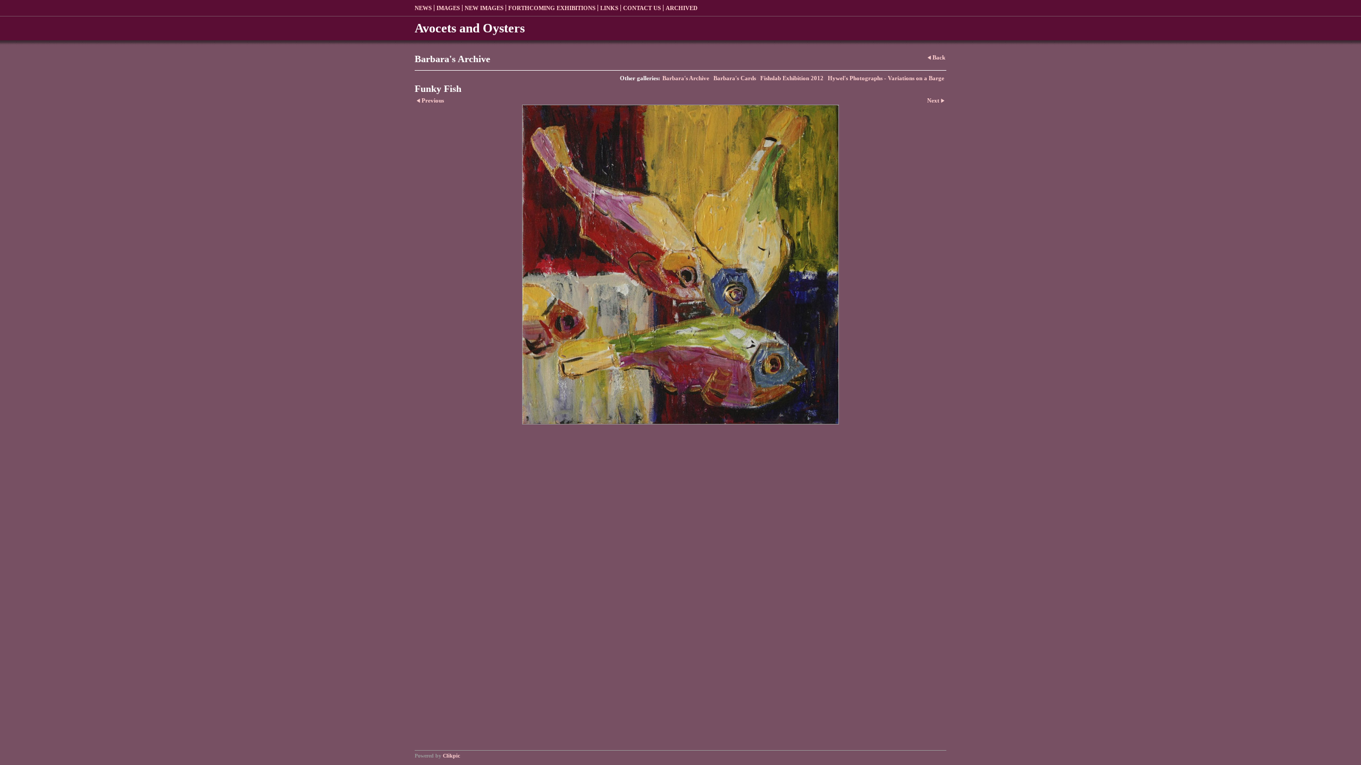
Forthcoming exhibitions (551, 8)
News (423, 8)
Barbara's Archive (685, 78)
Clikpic (451, 756)
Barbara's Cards (734, 78)
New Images (484, 8)
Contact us (642, 8)
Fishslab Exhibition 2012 (792, 78)
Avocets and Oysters (470, 28)
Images (448, 8)
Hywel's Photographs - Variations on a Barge (886, 78)
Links (609, 8)
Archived (682, 8)
